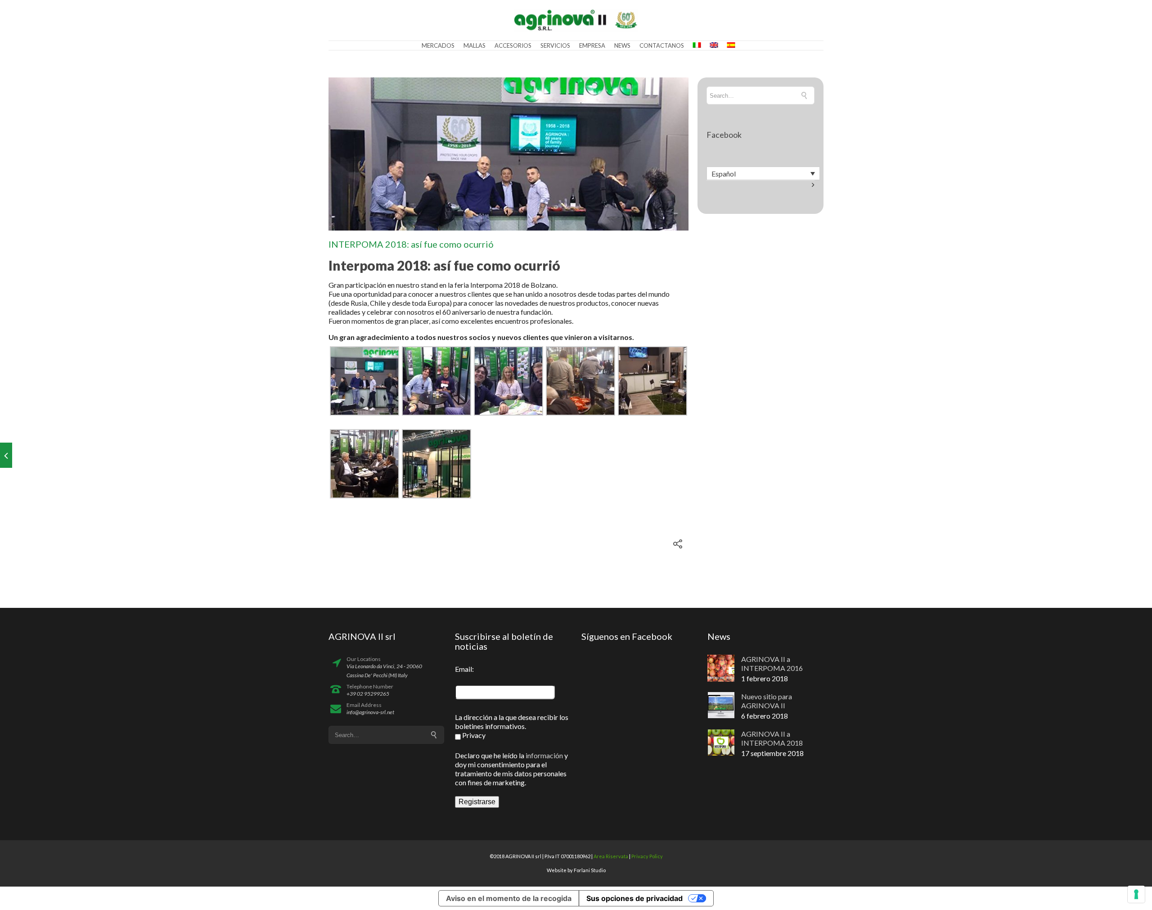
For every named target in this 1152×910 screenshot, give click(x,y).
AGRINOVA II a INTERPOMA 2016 (772, 663)
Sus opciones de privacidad (634, 898)
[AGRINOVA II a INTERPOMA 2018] (6, 455)
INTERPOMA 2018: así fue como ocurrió (411, 244)
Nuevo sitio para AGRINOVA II (766, 701)
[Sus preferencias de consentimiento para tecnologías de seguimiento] (1136, 894)
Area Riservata (611, 856)
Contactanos (661, 45)
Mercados (438, 45)
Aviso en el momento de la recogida (509, 898)
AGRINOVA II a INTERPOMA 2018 (772, 738)
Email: (464, 669)
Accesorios (513, 45)
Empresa (592, 45)
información (544, 755)
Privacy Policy (647, 856)
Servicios (555, 45)
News (622, 45)
